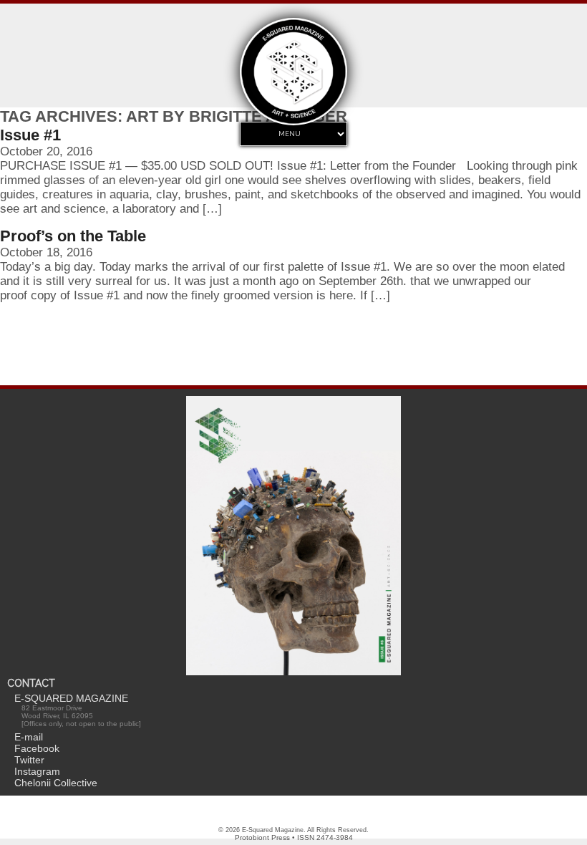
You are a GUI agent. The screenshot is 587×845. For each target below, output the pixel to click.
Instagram (37, 771)
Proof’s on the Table (73, 236)
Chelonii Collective (55, 782)
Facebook (36, 748)
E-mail (28, 737)
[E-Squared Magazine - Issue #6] (293, 536)
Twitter (29, 760)
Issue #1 (30, 135)
